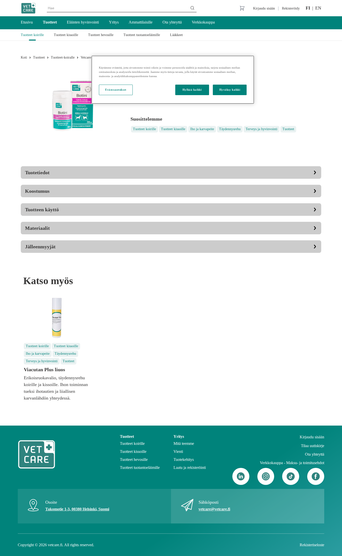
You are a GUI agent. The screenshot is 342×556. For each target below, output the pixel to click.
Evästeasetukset (115, 89)
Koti (24, 57)
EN (318, 8)
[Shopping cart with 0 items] (242, 8)
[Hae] (192, 8)
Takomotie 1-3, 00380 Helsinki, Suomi (77, 509)
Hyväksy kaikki (229, 89)
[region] (172, 80)
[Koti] (28, 8)
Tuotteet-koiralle (63, 57)
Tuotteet (39, 57)
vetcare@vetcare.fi (214, 509)
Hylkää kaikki (192, 89)
